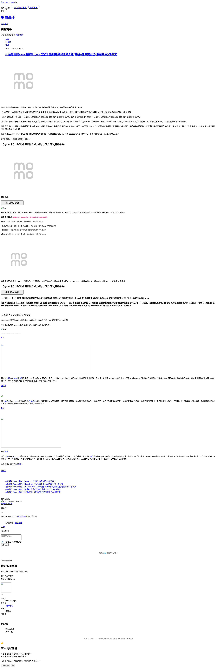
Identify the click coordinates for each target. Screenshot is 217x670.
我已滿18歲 (5, 665)
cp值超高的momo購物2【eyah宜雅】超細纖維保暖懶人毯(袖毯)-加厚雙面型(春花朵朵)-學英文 (61, 54)
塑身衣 (3, 386)
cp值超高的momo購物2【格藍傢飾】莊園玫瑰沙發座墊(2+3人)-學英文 (32, 492)
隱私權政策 (121, 639)
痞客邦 (21, 516)
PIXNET (91, 639)
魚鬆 (3, 408)
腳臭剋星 (21, 378)
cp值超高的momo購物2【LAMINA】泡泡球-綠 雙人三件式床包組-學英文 (34, 484)
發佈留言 (5, 545)
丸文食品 (15, 456)
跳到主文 (4, 24)
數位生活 (18, 523)
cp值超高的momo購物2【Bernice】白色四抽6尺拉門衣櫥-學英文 (30, 481)
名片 (7, 45)
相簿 (7, 39)
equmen (16, 401)
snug (2, 337)
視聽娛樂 (19, 35)
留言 (26, 516)
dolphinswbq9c (6, 504)
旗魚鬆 (92, 456)
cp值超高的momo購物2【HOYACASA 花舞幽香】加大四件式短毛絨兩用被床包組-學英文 (40, 487)
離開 (13, 665)
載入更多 (5, 531)
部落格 (8, 42)
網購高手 (8, 17)
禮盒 (19, 464)
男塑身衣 (32, 401)
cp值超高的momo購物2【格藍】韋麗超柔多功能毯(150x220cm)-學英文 (33, 489)
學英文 (3, 471)
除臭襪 (7, 378)
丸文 (6, 456)
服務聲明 (130, 639)
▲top (3, 527)
